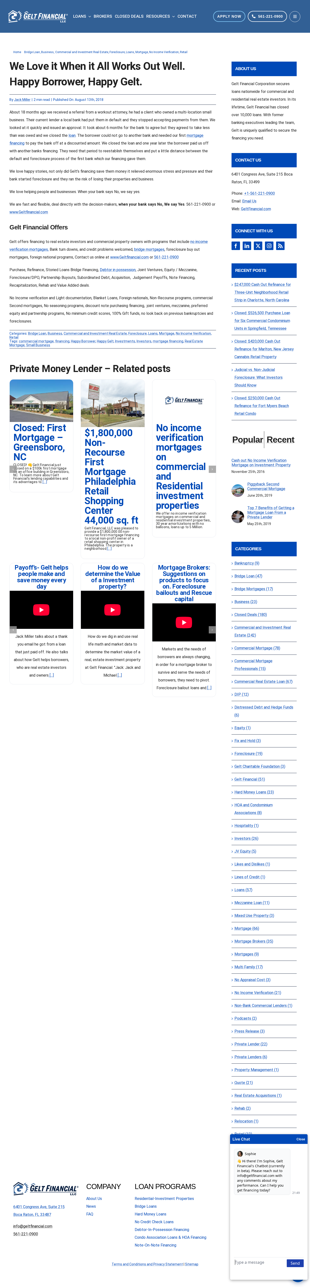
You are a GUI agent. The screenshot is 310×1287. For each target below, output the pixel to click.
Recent (280, 440)
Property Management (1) (256, 1070)
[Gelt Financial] (184, 381)
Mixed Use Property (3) (254, 915)
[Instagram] (269, 246)
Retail (13, 337)
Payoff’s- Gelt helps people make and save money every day (41, 577)
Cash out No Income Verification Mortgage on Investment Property (261, 462)
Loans (153, 333)
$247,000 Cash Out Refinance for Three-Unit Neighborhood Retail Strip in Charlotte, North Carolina (262, 292)
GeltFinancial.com (256, 209)
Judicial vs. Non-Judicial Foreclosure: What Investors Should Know (258, 377)
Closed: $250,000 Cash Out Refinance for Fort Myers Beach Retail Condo (261, 406)
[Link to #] (294, 16)
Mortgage (166, 333)
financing (62, 341)
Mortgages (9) (246, 954)
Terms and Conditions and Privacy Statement (147, 1264)
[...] (44, 482)
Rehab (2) (242, 1108)
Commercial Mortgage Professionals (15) (253, 665)
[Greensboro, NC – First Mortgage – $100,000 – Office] (41, 381)
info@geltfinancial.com (32, 1226)
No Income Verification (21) (257, 992)
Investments (125, 341)
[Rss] (280, 246)
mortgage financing (168, 341)
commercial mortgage (36, 341)
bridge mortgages (149, 249)
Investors (144, 341)
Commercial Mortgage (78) (257, 648)
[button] (13, 469)
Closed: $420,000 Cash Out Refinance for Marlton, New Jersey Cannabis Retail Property (264, 349)
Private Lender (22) (250, 1044)
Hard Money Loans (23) (254, 792)
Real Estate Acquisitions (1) (258, 1095)
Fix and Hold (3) (247, 740)
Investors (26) (246, 838)
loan (72, 135)
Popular (247, 440)
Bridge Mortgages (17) (253, 589)
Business (55, 333)
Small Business (38, 345)
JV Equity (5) (245, 851)
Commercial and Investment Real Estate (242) (262, 631)
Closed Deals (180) (250, 614)
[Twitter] (258, 246)
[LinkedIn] (247, 246)
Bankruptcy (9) (246, 563)
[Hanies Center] (112, 381)
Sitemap (191, 1264)
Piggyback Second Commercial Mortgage (266, 486)
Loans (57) (243, 890)
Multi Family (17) (248, 967)
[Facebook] (236, 246)
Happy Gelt (105, 341)
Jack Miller (22, 100)
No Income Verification (193, 333)
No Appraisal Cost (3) (252, 980)
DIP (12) (241, 694)
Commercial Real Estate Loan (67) (263, 681)
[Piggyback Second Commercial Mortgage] (238, 488)
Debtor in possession (118, 269)
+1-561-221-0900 (259, 193)
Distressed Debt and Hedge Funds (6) (263, 711)
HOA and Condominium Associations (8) (253, 809)
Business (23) (245, 601)
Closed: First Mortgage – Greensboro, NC (39, 442)
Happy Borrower (83, 341)
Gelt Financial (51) (249, 779)
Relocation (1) (246, 1121)
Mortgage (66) (246, 928)
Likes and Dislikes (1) (252, 864)
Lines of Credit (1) (249, 877)
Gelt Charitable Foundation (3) (259, 766)
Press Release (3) (249, 1031)
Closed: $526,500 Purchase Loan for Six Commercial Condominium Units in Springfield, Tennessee (262, 321)
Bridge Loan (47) (248, 576)
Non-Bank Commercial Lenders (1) (263, 1005)
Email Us (249, 201)
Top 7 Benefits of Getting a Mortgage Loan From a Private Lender (270, 512)
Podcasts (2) (245, 1018)
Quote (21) (243, 1082)
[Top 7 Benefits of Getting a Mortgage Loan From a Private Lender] (238, 514)
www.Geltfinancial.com (28, 212)
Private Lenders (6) (250, 1057)
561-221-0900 (166, 257)
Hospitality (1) (246, 825)
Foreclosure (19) (248, 753)
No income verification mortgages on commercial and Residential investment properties (181, 466)
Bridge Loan (37, 333)
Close (300, 1139)
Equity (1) (242, 728)
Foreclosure (137, 333)
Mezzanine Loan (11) (252, 902)
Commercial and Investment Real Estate (95, 333)
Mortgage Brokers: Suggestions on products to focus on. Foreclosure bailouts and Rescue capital (184, 583)
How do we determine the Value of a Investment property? (112, 577)
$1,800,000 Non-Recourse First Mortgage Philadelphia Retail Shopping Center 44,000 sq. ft (111, 476)
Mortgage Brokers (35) (253, 941)
